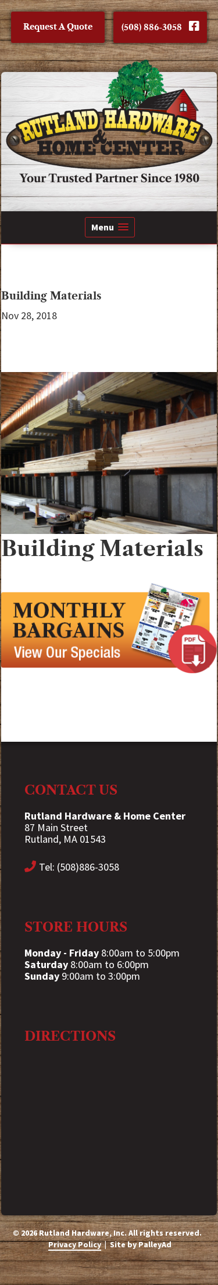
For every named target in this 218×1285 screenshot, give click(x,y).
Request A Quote (57, 26)
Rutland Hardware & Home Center (108, 121)
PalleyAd (154, 1244)
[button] (110, 227)
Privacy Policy (74, 1244)
